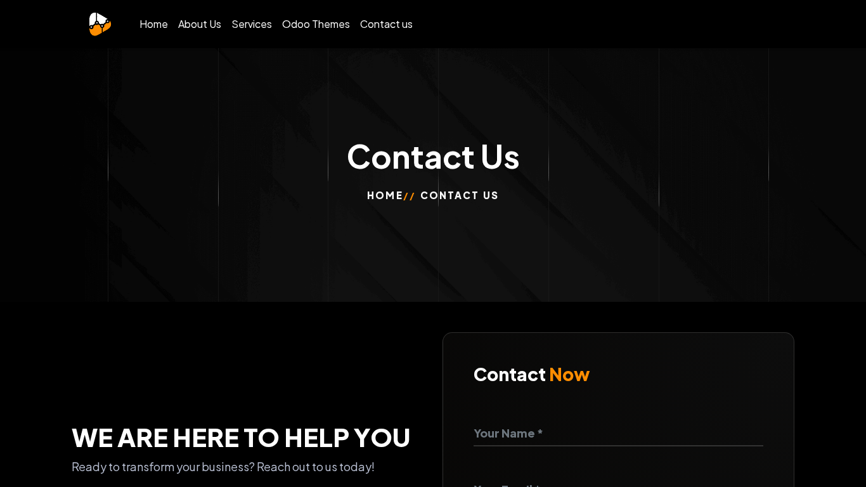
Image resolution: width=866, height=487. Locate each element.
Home (385, 195)
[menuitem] (153, 24)
